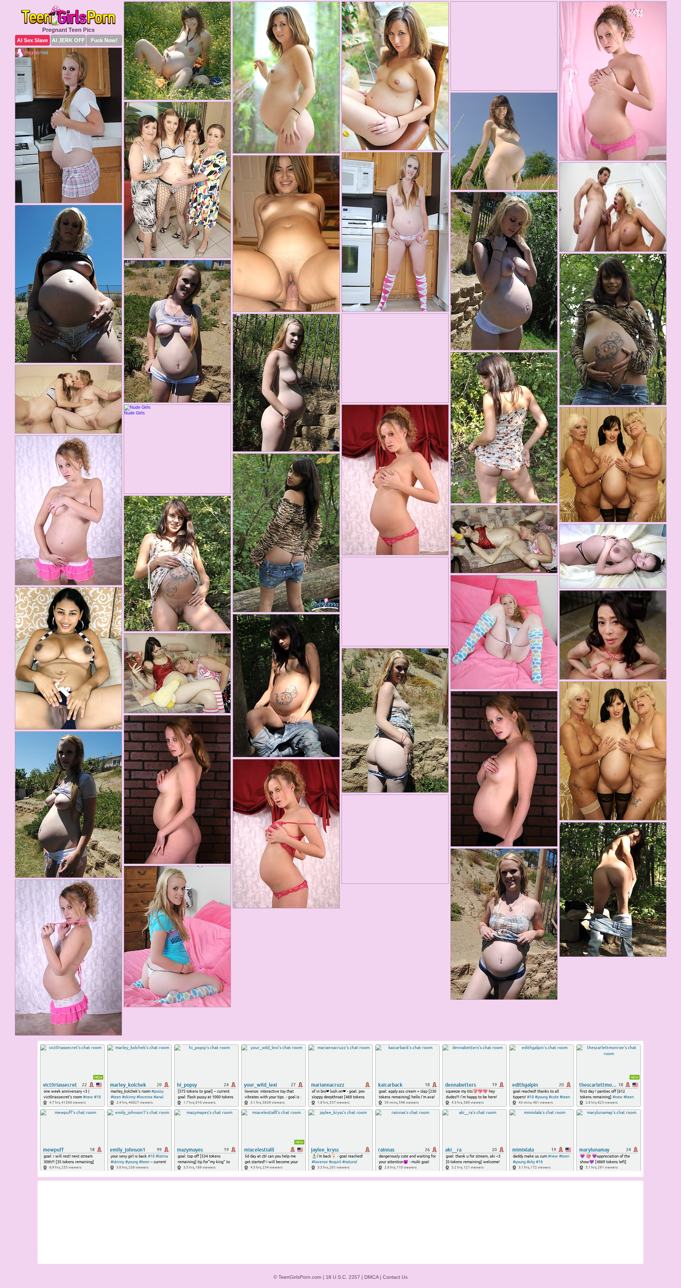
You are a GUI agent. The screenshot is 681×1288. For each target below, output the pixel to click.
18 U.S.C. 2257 (343, 1277)
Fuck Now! (104, 40)
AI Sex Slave (32, 40)
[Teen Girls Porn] (68, 16)
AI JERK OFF (68, 40)
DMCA (371, 1277)
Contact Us (395, 1277)
